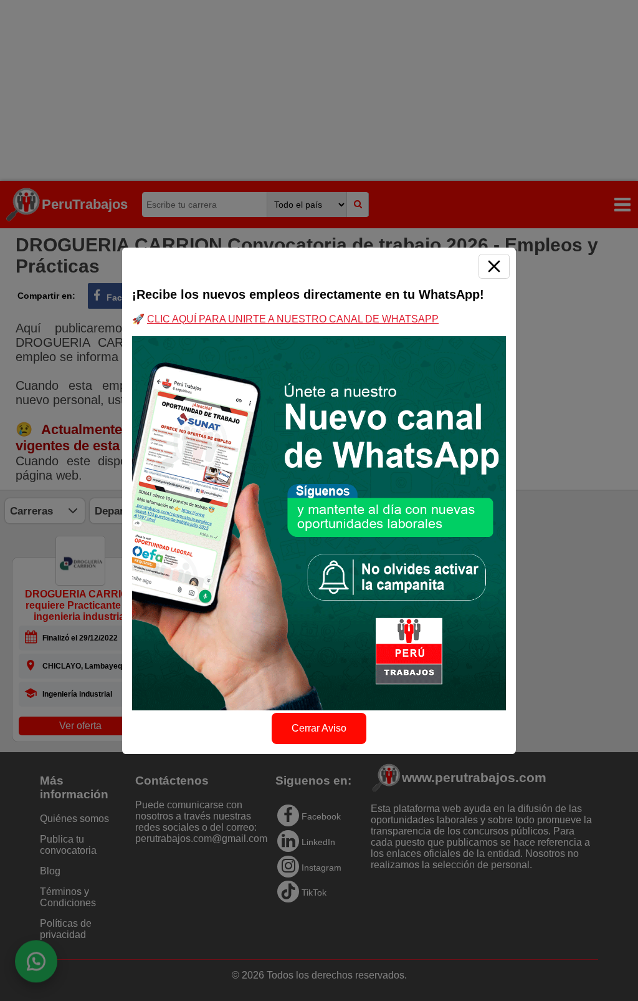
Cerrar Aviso (319, 728)
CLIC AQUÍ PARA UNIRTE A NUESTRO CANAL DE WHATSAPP (293, 319)
